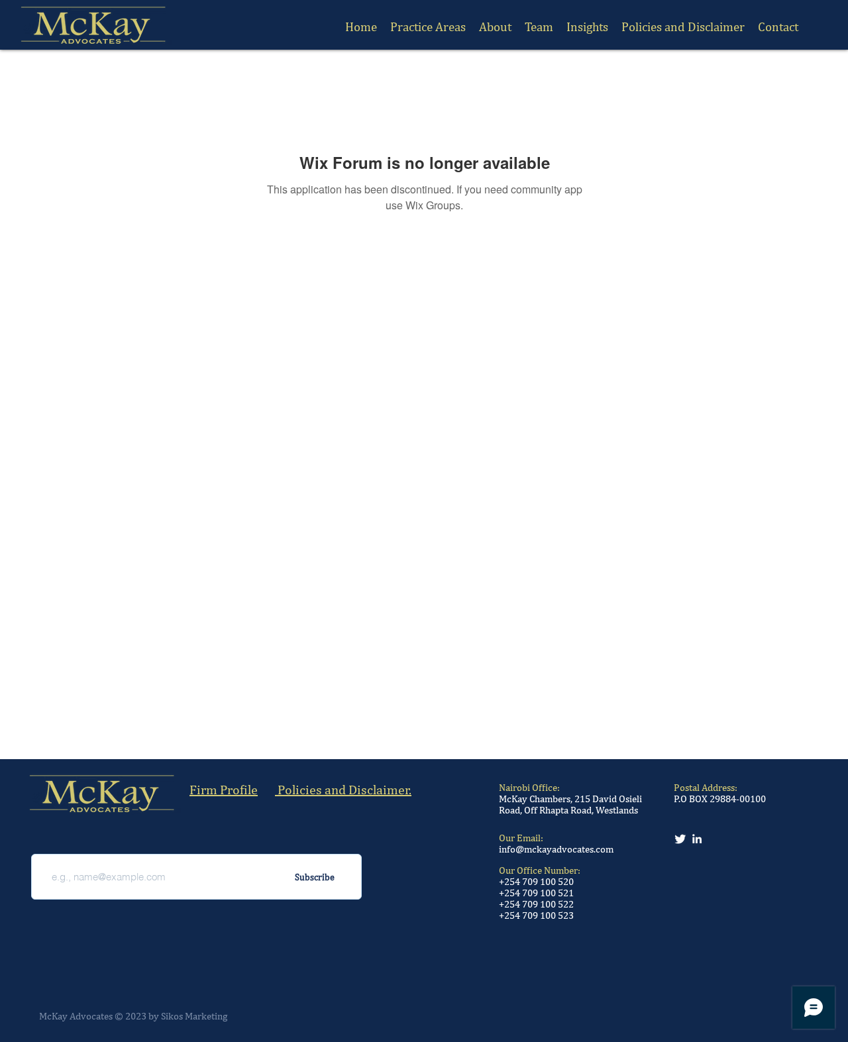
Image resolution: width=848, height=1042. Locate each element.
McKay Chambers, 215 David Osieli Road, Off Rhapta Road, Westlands (570, 804)
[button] (539, 26)
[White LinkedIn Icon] (697, 838)
